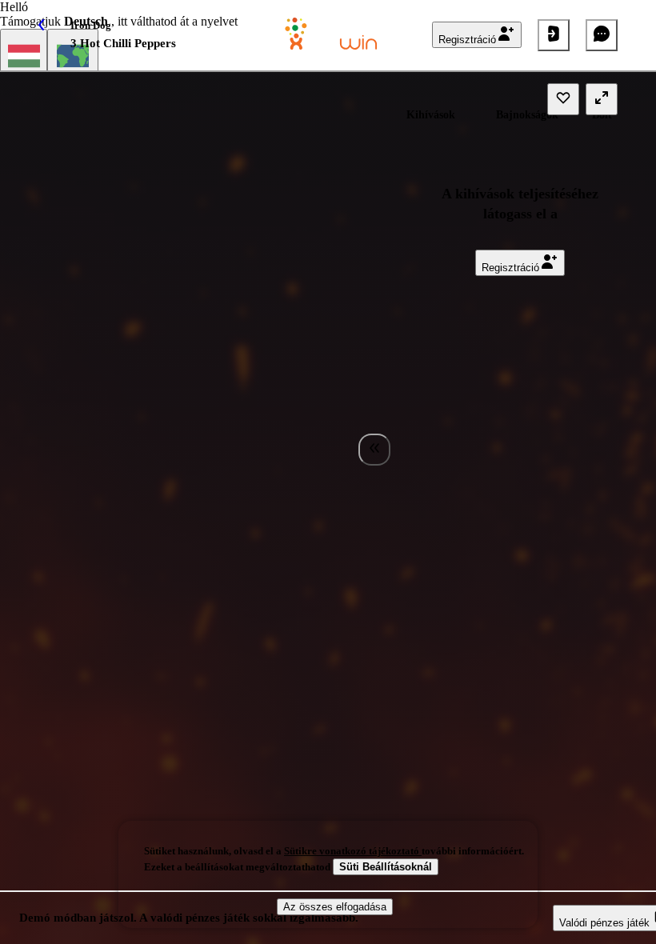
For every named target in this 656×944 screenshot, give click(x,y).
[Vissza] (54, 35)
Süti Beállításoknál (385, 867)
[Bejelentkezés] (554, 35)
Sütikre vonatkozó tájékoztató (353, 851)
